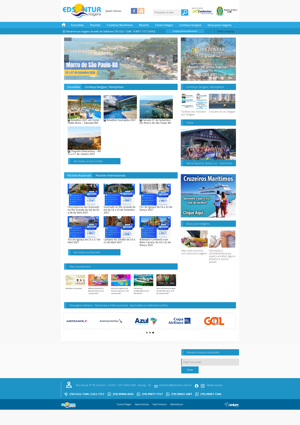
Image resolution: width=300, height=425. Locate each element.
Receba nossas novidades (203, 352)
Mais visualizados (80, 266)
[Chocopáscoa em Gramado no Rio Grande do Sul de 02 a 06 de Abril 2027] (83, 204)
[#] (63, 24)
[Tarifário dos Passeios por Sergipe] (194, 109)
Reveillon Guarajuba (74, 288)
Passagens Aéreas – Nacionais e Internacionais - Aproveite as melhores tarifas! (119, 305)
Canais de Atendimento (185, 31)
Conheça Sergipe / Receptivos (104, 87)
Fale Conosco (160, 404)
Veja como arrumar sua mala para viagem (194, 252)
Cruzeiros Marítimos (120, 25)
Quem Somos (113, 11)
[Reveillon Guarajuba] (75, 286)
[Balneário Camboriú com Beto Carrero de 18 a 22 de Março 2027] (155, 236)
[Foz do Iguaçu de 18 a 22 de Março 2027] (155, 204)
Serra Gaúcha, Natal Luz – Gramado (209, 163)
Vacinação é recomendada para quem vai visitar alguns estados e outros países (222, 256)
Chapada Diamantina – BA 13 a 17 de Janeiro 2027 (84, 152)
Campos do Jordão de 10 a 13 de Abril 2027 (119, 241)
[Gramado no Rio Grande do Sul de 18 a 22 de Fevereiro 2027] (119, 204)
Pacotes (95, 25)
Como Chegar (164, 25)
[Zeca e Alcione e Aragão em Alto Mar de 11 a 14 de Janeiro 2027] (166, 286)
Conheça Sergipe (190, 25)
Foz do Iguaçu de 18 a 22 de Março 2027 (156, 208)
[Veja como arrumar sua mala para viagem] (194, 247)
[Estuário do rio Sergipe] (222, 109)
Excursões (77, 25)
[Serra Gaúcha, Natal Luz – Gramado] (208, 158)
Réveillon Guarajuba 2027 (121, 120)
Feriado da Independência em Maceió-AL (141, 290)
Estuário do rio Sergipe (222, 111)
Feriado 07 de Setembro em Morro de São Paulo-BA (155, 121)
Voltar (66, 59)
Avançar (175, 59)
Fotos (189, 122)
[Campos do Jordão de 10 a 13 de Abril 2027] (119, 236)
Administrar (176, 404)
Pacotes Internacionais (110, 175)
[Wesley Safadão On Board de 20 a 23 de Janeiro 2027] (98, 286)
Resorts (144, 25)
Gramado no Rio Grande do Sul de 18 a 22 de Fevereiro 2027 (119, 209)
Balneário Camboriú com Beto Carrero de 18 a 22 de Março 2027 (155, 242)
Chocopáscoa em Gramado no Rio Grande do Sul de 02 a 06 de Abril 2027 (83, 209)
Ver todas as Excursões (88, 161)
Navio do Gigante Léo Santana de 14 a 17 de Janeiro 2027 (120, 290)
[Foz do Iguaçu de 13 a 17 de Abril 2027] (83, 236)
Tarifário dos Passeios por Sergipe (193, 113)
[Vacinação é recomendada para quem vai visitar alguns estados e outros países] (222, 247)
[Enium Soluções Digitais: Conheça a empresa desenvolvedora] (231, 405)
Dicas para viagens (220, 25)
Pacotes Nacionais (79, 175)
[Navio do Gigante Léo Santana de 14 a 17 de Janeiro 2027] (121, 286)
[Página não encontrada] (82, 17)
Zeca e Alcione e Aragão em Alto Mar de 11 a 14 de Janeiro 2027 (165, 290)
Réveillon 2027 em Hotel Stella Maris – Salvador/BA (83, 121)
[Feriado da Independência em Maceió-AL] (143, 286)
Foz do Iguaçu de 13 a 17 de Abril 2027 (84, 241)
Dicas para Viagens (198, 224)
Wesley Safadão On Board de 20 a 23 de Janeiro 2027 (96, 290)
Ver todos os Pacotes (87, 252)
